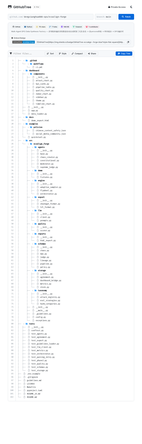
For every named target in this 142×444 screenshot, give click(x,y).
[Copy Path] (40, 60)
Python (29, 27)
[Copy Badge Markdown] (128, 42)
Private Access (118, 7)
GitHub (17, 27)
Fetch (128, 17)
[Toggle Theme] (131, 7)
